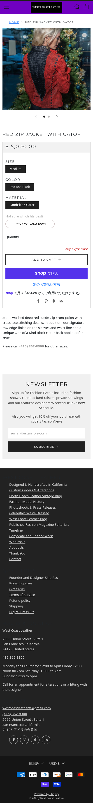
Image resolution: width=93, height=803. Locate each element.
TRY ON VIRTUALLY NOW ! (30, 223)
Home (14, 22)
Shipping (16, 606)
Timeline (16, 530)
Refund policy (19, 600)
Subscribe (44, 446)
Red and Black (20, 187)
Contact (15, 559)
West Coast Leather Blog (28, 519)
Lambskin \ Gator (22, 205)
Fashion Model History (26, 501)
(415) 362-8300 (31, 346)
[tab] (44, 117)
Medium (15, 169)
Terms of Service (22, 594)
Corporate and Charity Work (31, 536)
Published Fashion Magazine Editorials (39, 524)
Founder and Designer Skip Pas (33, 577)
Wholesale (17, 541)
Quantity (12, 237)
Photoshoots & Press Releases (32, 507)
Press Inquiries (20, 583)
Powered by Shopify (46, 794)
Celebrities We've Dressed (29, 513)
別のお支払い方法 (46, 284)
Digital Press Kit (21, 612)
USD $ (54, 763)
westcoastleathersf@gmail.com (26, 708)
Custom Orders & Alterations (31, 490)
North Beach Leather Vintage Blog (35, 496)
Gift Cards (17, 589)
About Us (16, 547)
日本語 (34, 763)
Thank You (17, 553)
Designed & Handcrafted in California (38, 484)
